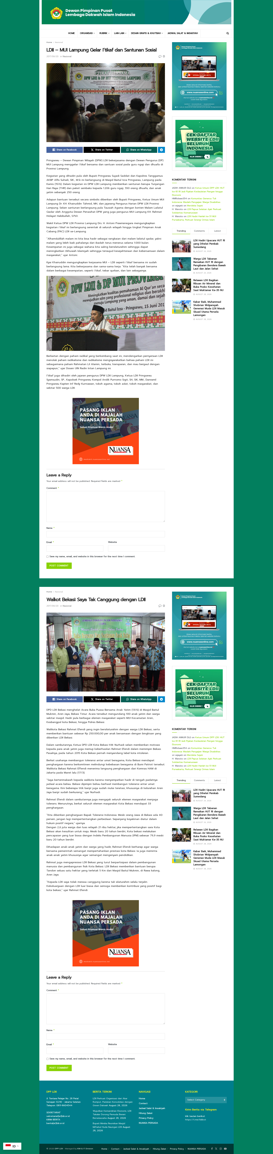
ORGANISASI (86, 33)
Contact (143, 1103)
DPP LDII (59, 1148)
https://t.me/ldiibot (195, 1119)
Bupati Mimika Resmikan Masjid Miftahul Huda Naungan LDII (109, 1125)
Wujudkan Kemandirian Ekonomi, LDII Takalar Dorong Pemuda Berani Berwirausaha (112, 1114)
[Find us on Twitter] (216, 1149)
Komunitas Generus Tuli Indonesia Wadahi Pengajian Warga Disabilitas (196, 200)
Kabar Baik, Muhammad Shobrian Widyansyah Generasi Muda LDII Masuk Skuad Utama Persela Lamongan (209, 308)
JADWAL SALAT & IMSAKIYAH (183, 33)
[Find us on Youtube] (225, 1149)
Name (50, 528)
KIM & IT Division (85, 1148)
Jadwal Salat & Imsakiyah (152, 1108)
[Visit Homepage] (136, 14)
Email (50, 542)
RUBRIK (103, 33)
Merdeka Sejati (195, 205)
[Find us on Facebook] (212, 1149)
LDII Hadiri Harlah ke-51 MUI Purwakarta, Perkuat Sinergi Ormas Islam (194, 218)
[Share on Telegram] (161, 150)
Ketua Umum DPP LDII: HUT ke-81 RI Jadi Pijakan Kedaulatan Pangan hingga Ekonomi (198, 191)
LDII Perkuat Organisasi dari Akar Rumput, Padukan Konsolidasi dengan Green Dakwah (113, 1102)
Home (49, 42)
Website (112, 542)
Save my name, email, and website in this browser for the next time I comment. (92, 556)
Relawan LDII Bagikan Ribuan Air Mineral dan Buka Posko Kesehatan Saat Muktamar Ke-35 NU (208, 285)
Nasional (59, 42)
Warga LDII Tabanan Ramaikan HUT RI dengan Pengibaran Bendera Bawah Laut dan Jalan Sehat (209, 263)
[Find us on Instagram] (221, 1149)
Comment (52, 488)
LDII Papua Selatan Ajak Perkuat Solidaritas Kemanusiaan (196, 211)
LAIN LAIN (119, 33)
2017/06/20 (52, 56)
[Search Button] (228, 33)
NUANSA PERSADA (148, 1123)
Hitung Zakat (145, 1113)
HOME (71, 33)
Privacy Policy (146, 1118)
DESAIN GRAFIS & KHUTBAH (146, 33)
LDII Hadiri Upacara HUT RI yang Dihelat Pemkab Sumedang (209, 244)
